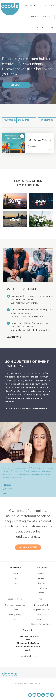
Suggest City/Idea (41, 609)
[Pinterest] (52, 695)
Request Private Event (41, 624)
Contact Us (28, 630)
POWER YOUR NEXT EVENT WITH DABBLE (26, 408)
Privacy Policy (15, 614)
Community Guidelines (15, 605)
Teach (15, 578)
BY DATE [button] (26, 120)
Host (15, 583)
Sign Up (50, 27)
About (15, 573)
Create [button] (33, 16)
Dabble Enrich (41, 619)
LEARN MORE (14, 337)
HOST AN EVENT (28, 547)
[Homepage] (9, 672)
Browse (41, 573)
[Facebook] (39, 695)
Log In (41, 578)
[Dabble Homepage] (11, 9)
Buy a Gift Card (41, 605)
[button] (29, 5)
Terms (15, 609)
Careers (41, 592)
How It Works (41, 588)
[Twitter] (43, 695)
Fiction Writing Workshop (39, 140)
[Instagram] (34, 695)
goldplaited (8, 488)
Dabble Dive (41, 614)
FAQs (15, 619)
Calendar (46, 16)
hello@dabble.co (28, 656)
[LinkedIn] (47, 695)
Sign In (39, 27)
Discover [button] (48, 5)
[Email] (30, 695)
